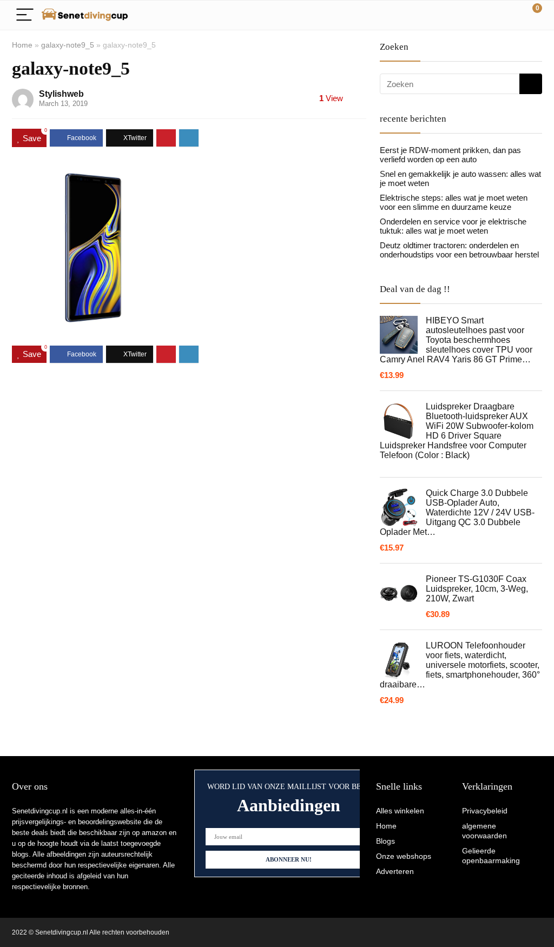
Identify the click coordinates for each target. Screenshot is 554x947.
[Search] (485, 15)
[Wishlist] (508, 15)
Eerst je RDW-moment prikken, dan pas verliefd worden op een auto (450, 154)
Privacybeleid (484, 810)
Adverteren (395, 871)
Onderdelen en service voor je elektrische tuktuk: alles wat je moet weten (453, 226)
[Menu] (25, 15)
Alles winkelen (400, 810)
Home (22, 45)
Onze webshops (403, 856)
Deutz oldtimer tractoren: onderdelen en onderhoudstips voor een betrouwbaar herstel (459, 250)
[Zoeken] (530, 84)
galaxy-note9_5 (67, 45)
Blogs (385, 841)
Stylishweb (61, 93)
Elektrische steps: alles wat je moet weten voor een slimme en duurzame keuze (453, 202)
